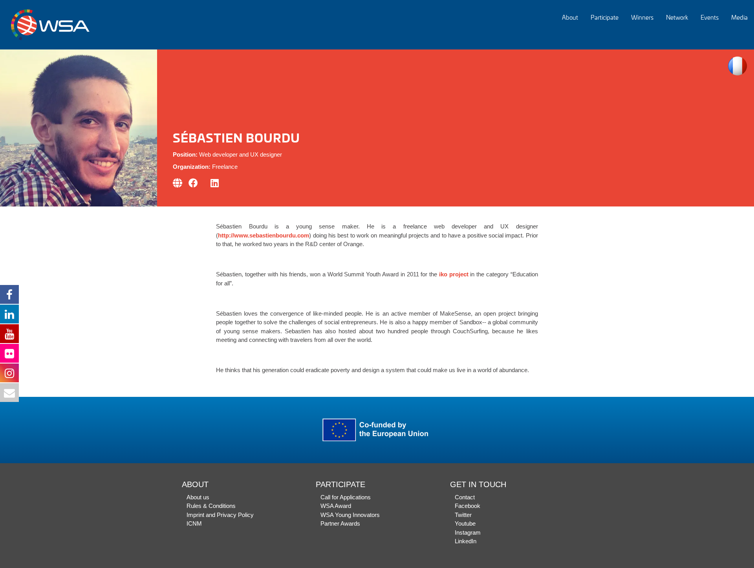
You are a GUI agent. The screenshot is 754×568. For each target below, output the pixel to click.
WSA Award (335, 505)
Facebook (467, 505)
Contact (465, 497)
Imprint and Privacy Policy (220, 514)
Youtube (465, 523)
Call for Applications (345, 497)
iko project (453, 274)
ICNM (194, 523)
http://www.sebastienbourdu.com (263, 235)
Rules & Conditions (211, 505)
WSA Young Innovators (350, 514)
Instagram (468, 532)
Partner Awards (340, 523)
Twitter (463, 514)
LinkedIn (465, 541)
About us (198, 497)
